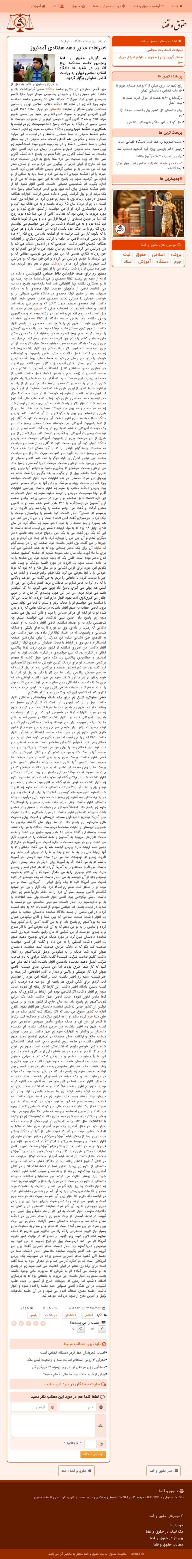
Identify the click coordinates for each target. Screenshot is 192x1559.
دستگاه (162, 262)
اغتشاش (70, 1315)
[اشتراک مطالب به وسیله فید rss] (14, 1323)
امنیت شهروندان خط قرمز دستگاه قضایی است (150, 141)
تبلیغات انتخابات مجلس (164, 50)
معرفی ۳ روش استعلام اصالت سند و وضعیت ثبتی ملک (65, 1360)
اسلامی (158, 255)
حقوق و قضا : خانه (74, 1470)
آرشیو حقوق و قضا (146, 6)
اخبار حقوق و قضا (162, 1470)
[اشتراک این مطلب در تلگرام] (43, 1323)
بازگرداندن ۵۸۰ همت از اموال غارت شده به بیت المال (152, 100)
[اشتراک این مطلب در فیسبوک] (36, 1323)
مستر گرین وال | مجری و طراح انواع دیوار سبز (150, 59)
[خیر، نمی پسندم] (81, 1329)
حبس (38, 308)
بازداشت (56, 263)
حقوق (76, 6)
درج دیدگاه (91, 1454)
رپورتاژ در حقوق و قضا (166, 1538)
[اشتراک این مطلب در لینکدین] (21, 1323)
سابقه (98, 548)
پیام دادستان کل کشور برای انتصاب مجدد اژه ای (151, 112)
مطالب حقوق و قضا (168, 1544)
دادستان (55, 109)
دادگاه (50, 89)
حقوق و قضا (174, 27)
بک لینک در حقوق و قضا (164, 1531)
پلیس (33, 1315)
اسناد (128, 262)
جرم (177, 262)
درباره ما (176, 1525)
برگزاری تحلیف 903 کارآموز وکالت (159, 156)
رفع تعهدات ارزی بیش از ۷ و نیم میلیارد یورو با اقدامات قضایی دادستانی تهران (149, 88)
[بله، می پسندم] (102, 1329)
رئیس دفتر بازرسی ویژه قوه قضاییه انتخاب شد (149, 149)
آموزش (36, 6)
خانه (175, 6)
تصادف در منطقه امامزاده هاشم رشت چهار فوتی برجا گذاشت (149, 166)
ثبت (56, 6)
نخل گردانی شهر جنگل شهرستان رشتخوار (154, 122)
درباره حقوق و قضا (107, 6)
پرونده (175, 255)
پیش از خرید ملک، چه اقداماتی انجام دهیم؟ (74, 1374)
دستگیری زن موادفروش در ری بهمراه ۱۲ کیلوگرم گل (68, 1367)
